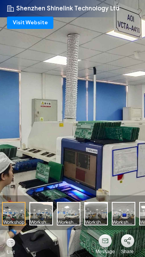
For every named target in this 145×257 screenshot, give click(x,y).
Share (127, 251)
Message (105, 251)
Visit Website (30, 22)
